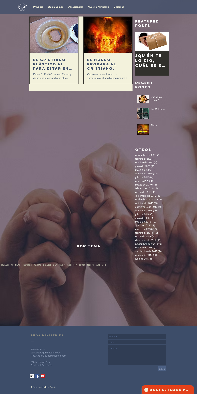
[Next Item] (164, 41)
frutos (18, 265)
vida (98, 265)
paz (61, 265)
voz (104, 265)
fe (12, 265)
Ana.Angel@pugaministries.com (48, 355)
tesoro (90, 265)
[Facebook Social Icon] (37, 376)
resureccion (70, 265)
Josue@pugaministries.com (46, 352)
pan (55, 265)
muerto (37, 265)
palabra (47, 265)
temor (82, 265)
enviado (5, 265)
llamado (27, 265)
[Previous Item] (140, 41)
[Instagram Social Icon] (32, 376)
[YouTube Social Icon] (43, 376)
